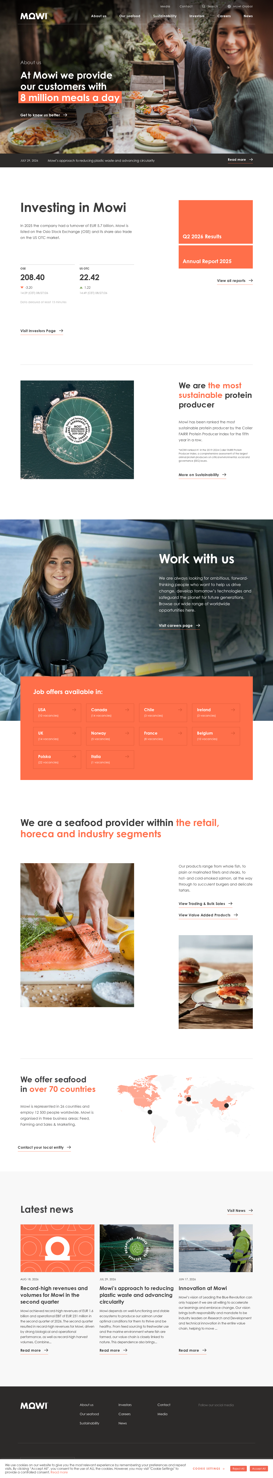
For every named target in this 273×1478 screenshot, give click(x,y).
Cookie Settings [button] (206, 1468)
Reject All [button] (238, 1468)
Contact (186, 6)
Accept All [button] (259, 1468)
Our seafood (129, 16)
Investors (197, 16)
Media (165, 6)
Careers (224, 16)
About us (99, 16)
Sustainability (165, 16)
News (248, 16)
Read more (59, 1472)
